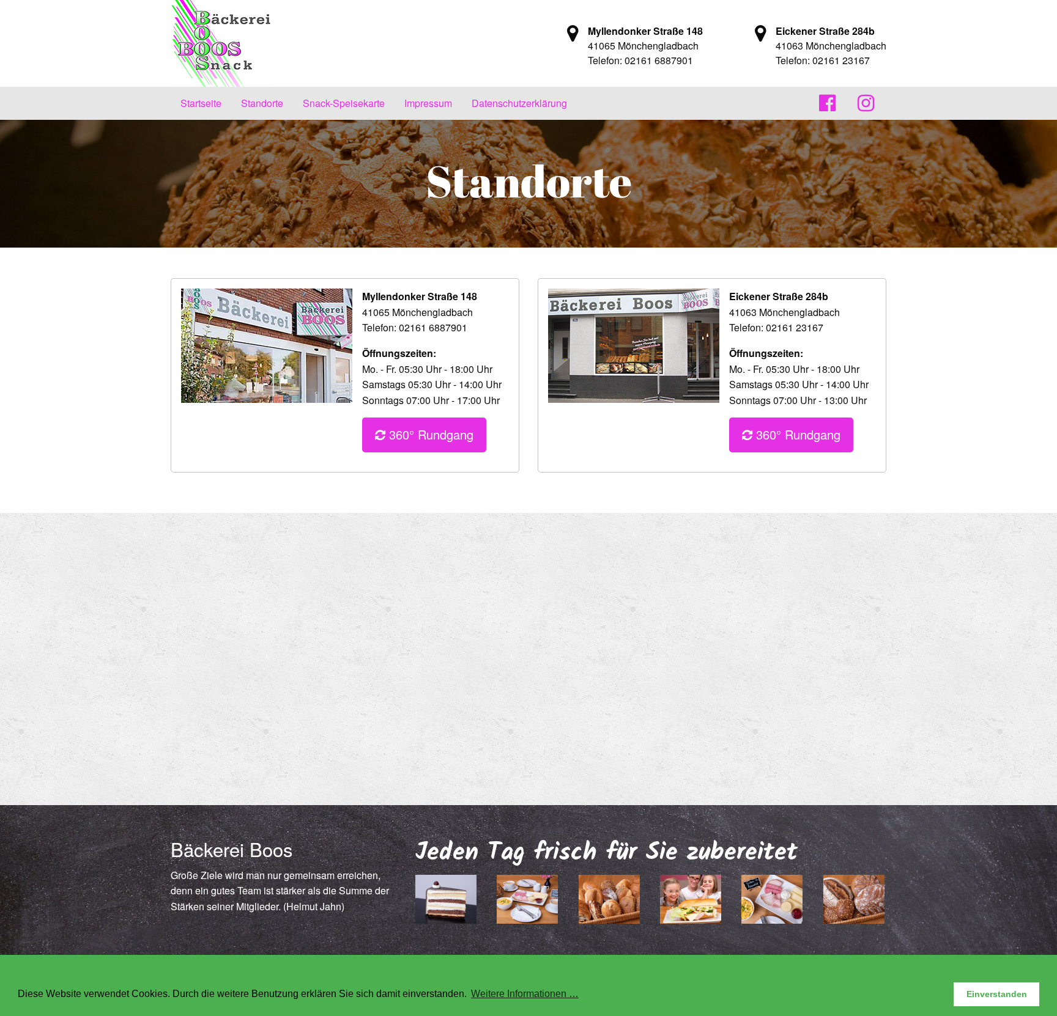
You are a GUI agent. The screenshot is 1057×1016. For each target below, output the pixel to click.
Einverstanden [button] (996, 994)
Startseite (200, 103)
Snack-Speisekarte (344, 103)
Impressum (428, 103)
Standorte (262, 103)
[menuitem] (201, 103)
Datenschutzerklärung (519, 103)
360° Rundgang (429, 434)
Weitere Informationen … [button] (525, 993)
